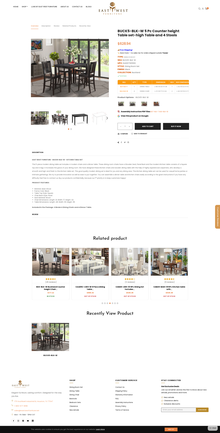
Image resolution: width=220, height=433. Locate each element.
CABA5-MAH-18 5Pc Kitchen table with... (169, 288)
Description (46, 26)
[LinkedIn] (33, 421)
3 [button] (107, 303)
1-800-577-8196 (21, 406)
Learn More (100, 429)
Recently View (85, 26)
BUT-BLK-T (155, 111)
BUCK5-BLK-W (50, 355)
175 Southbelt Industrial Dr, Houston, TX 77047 (33, 401)
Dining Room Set (76, 387)
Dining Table (74, 391)
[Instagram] (18, 421)
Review (56, 26)
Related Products (69, 26)
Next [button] (107, 118)
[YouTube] (28, 421)
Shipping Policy (121, 391)
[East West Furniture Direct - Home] (38, 384)
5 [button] (112, 303)
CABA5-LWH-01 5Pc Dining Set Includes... (130, 288)
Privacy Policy (120, 406)
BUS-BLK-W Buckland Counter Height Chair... (50, 288)
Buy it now (176, 126)
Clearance (74, 406)
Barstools (73, 398)
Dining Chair (74, 395)
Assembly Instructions (124, 402)
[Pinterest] (23, 421)
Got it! (171, 429)
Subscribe (202, 410)
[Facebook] (13, 421)
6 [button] (115, 303)
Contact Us (119, 387)
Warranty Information (124, 395)
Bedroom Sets (75, 402)
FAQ (117, 398)
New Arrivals (74, 410)
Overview (34, 26)
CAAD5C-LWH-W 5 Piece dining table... (90, 288)
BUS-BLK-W (163, 111)
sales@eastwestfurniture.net (26, 410)
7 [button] (117, 303)
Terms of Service (122, 410)
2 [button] (71, 129)
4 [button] (110, 303)
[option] (50, 273)
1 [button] (68, 129)
